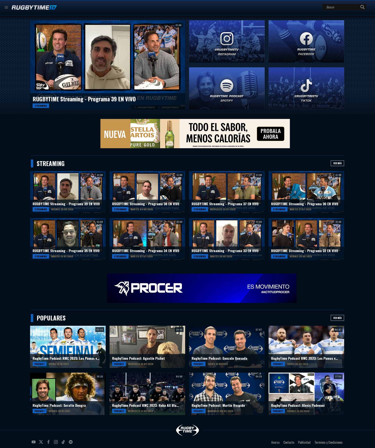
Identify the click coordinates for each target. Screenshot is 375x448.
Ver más (337, 163)
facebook (49, 443)
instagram (56, 443)
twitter (41, 443)
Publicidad (304, 442)
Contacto (288, 442)
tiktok (63, 443)
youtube (34, 443)
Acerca (275, 442)
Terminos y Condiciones (328, 442)
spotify (71, 443)
